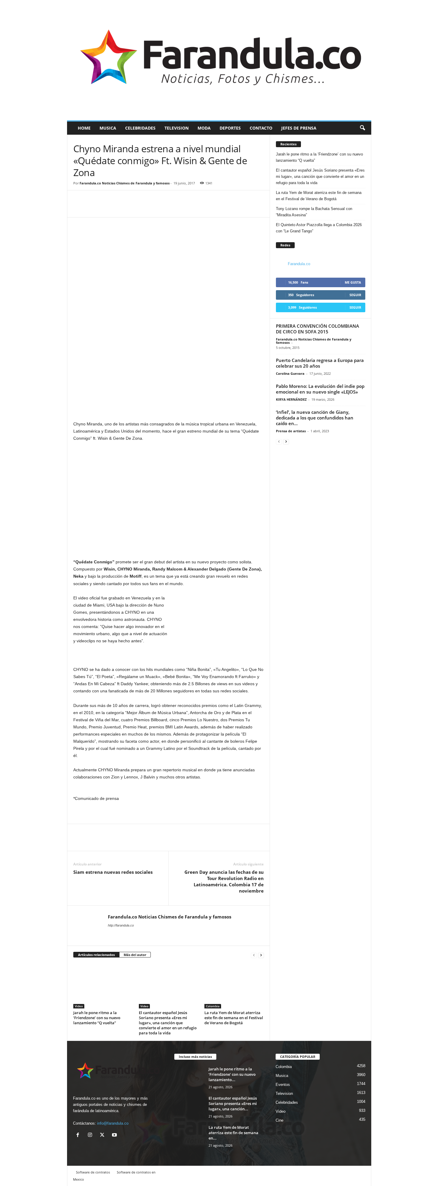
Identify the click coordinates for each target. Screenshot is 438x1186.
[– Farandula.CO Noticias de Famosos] (219, 60)
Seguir (355, 295)
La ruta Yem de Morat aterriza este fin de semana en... (233, 1133)
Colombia (213, 1006)
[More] (107, 208)
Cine (279, 1120)
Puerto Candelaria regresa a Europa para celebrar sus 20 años (320, 363)
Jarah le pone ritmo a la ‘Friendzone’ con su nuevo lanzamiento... (232, 1074)
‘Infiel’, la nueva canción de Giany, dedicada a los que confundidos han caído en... (314, 417)
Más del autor (135, 954)
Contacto (261, 128)
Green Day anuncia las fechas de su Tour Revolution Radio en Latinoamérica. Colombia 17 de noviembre (224, 881)
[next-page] (261, 955)
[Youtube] (115, 1135)
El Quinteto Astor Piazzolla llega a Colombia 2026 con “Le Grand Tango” (319, 228)
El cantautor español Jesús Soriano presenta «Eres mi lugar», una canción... (233, 1103)
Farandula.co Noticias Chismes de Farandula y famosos (125, 183)
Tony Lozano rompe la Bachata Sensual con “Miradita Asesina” (314, 211)
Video (79, 1006)
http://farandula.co (121, 925)
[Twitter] (93, 208)
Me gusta (353, 282)
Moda (204, 128)
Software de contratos (93, 1172)
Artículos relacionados (96, 954)
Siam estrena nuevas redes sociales (113, 872)
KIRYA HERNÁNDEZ (291, 399)
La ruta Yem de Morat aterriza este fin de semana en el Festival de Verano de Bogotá (233, 1017)
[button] (362, 128)
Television (176, 128)
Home (84, 128)
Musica (108, 128)
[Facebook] (79, 208)
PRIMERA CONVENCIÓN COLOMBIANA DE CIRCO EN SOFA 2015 (317, 329)
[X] (103, 1135)
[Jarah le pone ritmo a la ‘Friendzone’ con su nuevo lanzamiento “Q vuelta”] (103, 986)
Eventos (283, 1084)
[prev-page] (254, 955)
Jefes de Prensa (298, 128)
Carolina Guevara (290, 373)
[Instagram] (91, 1135)
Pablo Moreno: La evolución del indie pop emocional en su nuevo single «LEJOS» (320, 389)
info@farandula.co (112, 1123)
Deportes (230, 128)
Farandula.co (299, 264)
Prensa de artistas (291, 431)
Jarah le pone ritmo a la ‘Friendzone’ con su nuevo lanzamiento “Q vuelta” (96, 1017)
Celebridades (140, 128)
